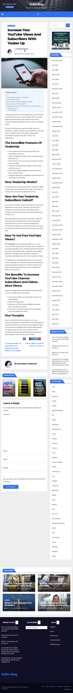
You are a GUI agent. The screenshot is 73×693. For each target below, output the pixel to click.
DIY (53, 415)
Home (43, 686)
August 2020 (56, 244)
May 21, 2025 (9, 608)
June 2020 (55, 253)
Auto (53, 387)
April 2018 (55, 324)
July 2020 (55, 248)
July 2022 (55, 136)
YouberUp (23, 117)
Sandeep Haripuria (22, 49)
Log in (52, 631)
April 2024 (55, 84)
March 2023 (56, 98)
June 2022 (55, 140)
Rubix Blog (36, 4)
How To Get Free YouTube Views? (16, 104)
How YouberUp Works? (13, 99)
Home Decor (56, 471)
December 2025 (57, 60)
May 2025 (55, 65)
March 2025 (56, 74)
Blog (47, 686)
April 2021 (55, 206)
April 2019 (55, 319)
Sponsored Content (58, 523)
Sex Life (54, 514)
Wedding (55, 551)
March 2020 (56, 267)
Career (54, 401)
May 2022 (55, 145)
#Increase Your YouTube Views (24, 54)
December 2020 (57, 225)
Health (54, 467)
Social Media (11, 25)
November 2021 (57, 173)
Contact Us (52, 686)
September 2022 (57, 126)
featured (54, 443)
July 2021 (55, 192)
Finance (54, 448)
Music (54, 500)
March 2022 (56, 154)
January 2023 (56, 107)
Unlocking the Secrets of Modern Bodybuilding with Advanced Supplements (60, 371)
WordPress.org (55, 644)
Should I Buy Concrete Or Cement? (53, 584)
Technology (55, 537)
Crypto (54, 406)
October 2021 (56, 178)
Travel (54, 542)
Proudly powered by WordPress (9, 687)
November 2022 (57, 117)
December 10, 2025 (11, 588)
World (54, 556)
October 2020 (56, 234)
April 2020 (55, 263)
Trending (55, 547)
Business (55, 396)
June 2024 (55, 79)
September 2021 (57, 183)
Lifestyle (54, 481)
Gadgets (54, 457)
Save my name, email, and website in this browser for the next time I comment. (24, 480)
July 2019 (55, 305)
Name (5, 451)
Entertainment (56, 429)
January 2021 (56, 220)
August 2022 (56, 131)
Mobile (54, 495)
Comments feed (55, 640)
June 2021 (55, 197)
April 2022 (55, 150)
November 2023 (57, 89)
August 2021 (56, 187)
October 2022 (56, 121)
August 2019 (56, 300)
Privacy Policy (67, 686)
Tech (53, 532)
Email (5, 459)
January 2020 (56, 277)
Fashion (54, 438)
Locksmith (55, 485)
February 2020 (56, 272)
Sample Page (67, 689)
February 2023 (56, 103)
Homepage (59, 686)
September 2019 (57, 295)
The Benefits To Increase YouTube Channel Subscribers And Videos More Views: (24, 107)
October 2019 (56, 291)
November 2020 (57, 230)
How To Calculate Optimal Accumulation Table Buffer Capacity (60, 339)
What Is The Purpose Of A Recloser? (18, 604)
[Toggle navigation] (38, 14)
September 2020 (57, 239)
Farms (54, 434)
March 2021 (56, 211)
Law (53, 476)
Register (53, 627)
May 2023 (55, 93)
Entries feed (54, 635)
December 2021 (57, 168)
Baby (53, 391)
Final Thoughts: (13, 110)
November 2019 (57, 286)
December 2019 (57, 281)
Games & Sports (57, 462)
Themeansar (4, 688)
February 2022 (56, 159)
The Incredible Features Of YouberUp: (17, 97)
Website (5, 468)
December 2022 (57, 112)
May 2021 (55, 201)
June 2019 (55, 310)
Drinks (54, 420)
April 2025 (55, 70)
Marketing (55, 490)
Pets (53, 509)
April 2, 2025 (45, 608)
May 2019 (55, 314)
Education (55, 424)
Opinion (54, 504)
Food (53, 453)
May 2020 (55, 258)
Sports (54, 528)
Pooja (8, 393)
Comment (6, 414)
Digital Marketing (57, 410)
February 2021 (56, 215)
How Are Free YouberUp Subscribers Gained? (20, 101)
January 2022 (56, 164)
